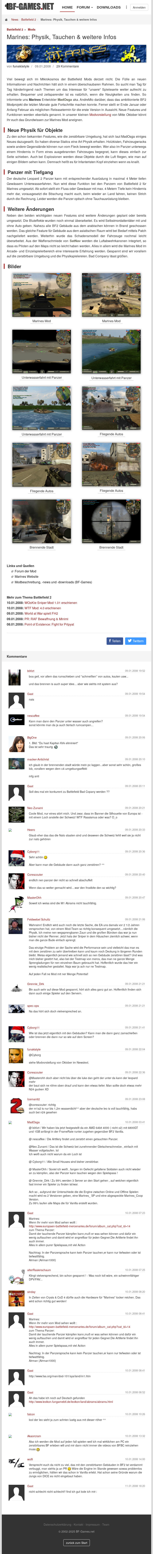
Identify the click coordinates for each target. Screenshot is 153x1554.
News (14, 19)
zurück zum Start (76, 1543)
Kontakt (78, 1524)
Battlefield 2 (28, 19)
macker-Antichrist (38, 759)
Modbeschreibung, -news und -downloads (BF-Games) (53, 582)
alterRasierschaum (39, 1270)
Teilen (116, 641)
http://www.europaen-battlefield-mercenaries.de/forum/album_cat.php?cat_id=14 (79, 1226)
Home (67, 7)
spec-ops (33, 1006)
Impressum (93, 1524)
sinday (31, 1292)
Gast (30, 694)
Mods (31, 29)
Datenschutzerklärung (57, 1524)
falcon (31, 1414)
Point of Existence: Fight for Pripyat (49, 624)
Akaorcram (34, 1436)
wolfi (30, 1459)
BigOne (32, 737)
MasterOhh (34, 898)
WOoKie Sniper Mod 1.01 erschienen (51, 602)
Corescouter (35, 874)
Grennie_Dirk (35, 984)
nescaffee (33, 716)
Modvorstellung (100, 114)
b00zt (30, 671)
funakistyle (34, 1049)
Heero (31, 830)
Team (105, 1524)
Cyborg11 (33, 851)
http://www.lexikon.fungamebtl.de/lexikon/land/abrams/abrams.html (71, 1402)
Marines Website (26, 576)
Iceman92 (33, 1099)
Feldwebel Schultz (38, 919)
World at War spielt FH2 (41, 613)
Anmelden (139, 7)
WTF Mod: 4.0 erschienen (43, 608)
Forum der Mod (25, 571)
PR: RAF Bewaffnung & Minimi (46, 619)
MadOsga (33, 1122)
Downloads (109, 7)
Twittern (138, 641)
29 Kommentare (67, 66)
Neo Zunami (35, 808)
